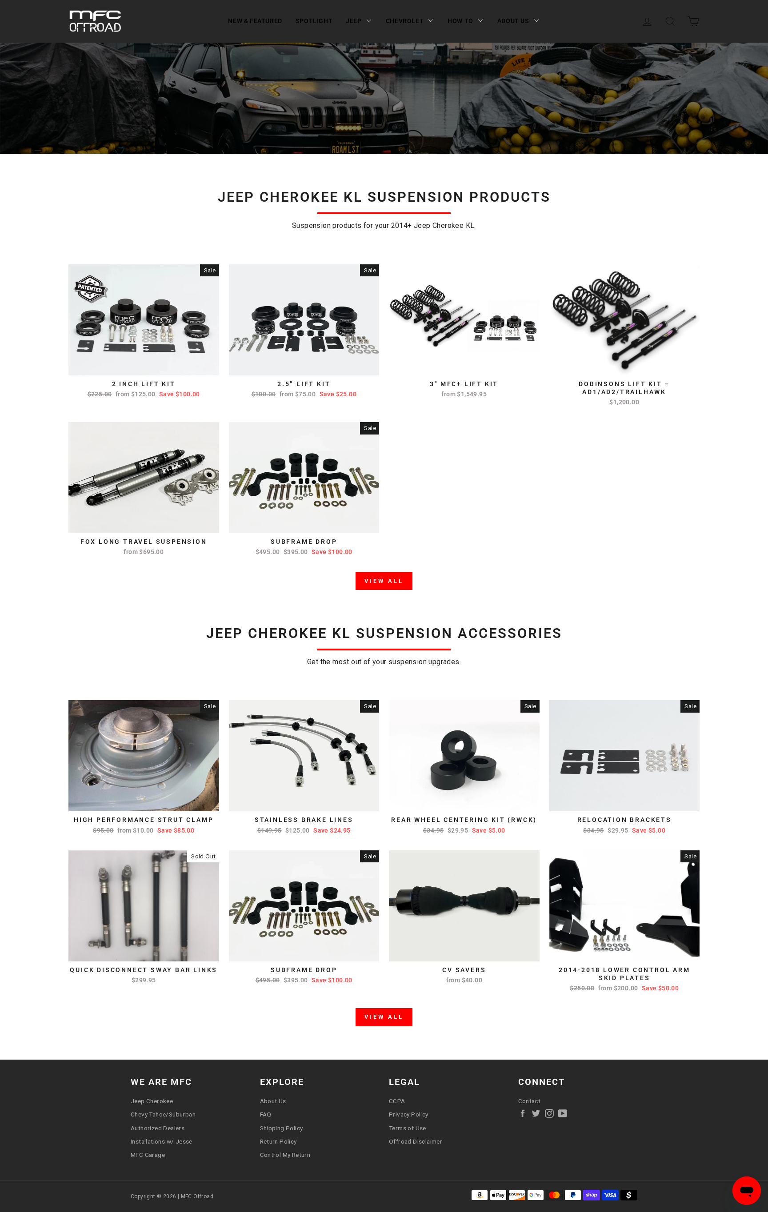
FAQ (266, 1114)
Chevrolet (405, 20)
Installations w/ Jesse (161, 1141)
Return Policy (278, 1141)
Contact (529, 1100)
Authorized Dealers (157, 1128)
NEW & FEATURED (255, 20)
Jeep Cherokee (152, 1100)
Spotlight (314, 20)
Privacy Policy (408, 1114)
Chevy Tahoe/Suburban (163, 1114)
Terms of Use (407, 1128)
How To (460, 20)
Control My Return (285, 1154)
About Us (513, 20)
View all (383, 581)
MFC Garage (148, 1154)
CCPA (397, 1100)
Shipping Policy (281, 1128)
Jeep (353, 20)
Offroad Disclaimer (415, 1141)
